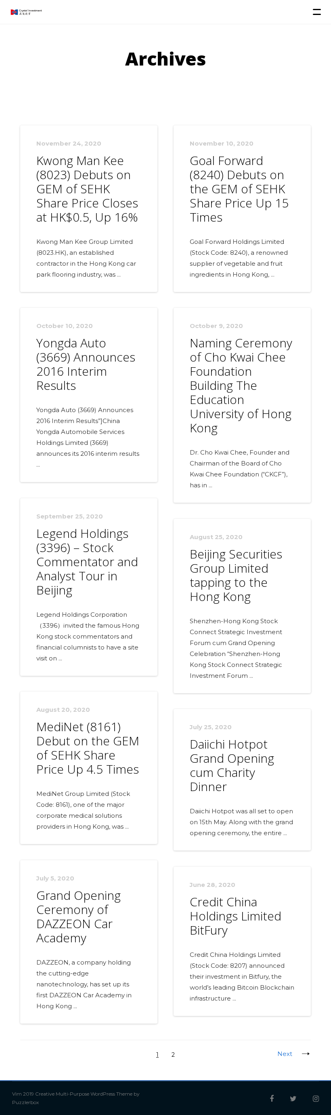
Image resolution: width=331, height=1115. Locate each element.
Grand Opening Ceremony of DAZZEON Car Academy (78, 916)
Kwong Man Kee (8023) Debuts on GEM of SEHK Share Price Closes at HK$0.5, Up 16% (87, 188)
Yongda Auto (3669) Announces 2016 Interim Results (85, 364)
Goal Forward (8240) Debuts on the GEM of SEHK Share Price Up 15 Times (239, 188)
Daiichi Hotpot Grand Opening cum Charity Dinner (232, 765)
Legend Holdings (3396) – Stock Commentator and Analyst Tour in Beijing (87, 561)
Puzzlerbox (25, 1102)
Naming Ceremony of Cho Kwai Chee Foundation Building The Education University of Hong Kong (241, 385)
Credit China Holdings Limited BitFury (235, 915)
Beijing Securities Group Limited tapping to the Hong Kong (236, 575)
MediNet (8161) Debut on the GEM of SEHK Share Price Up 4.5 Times (87, 747)
